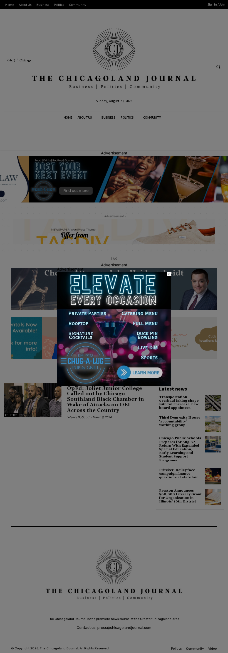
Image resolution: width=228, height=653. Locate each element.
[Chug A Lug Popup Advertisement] (114, 384)
